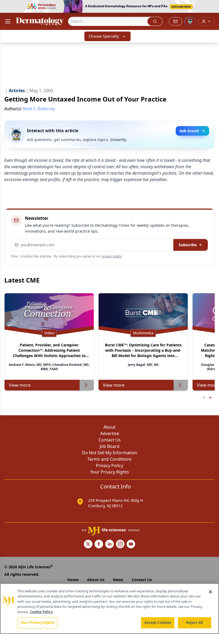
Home (73, 579)
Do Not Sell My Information (109, 453)
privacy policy (112, 256)
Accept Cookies (157, 622)
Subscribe (188, 244)
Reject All (194, 622)
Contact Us (110, 440)
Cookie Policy (41, 611)
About (109, 427)
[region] (109, 608)
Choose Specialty (104, 36)
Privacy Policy (109, 465)
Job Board (109, 446)
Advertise (109, 433)
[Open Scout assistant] (190, 21)
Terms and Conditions (109, 459)
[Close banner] (212, 7)
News (118, 579)
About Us (95, 579)
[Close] (210, 592)
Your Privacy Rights (109, 472)
